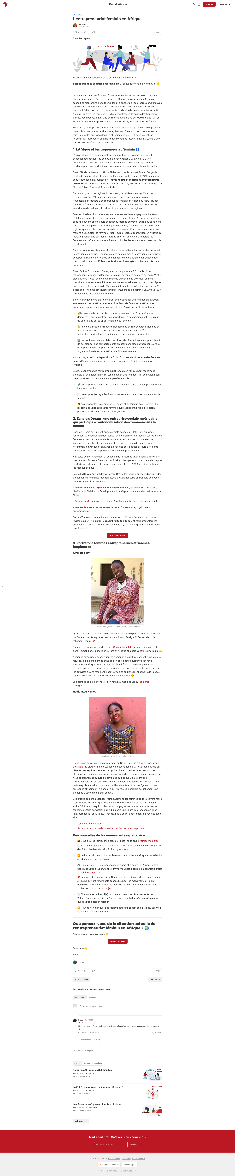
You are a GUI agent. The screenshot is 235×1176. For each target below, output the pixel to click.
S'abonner (209, 4)
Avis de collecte (138, 1158)
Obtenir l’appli (129, 1165)
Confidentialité (114, 1158)
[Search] (193, 4)
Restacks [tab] (92, 997)
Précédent (83, 979)
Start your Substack (110, 1165)
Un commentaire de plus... (83, 1051)
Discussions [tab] (97, 1063)
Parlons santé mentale (87, 501)
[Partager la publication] (199, 4)
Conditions (126, 1158)
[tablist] (85, 997)
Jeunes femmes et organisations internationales (102, 487)
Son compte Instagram (89, 823)
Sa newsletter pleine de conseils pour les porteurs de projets (110, 828)
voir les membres (149, 840)
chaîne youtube (100, 911)
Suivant (153, 979)
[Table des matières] (2, 588)
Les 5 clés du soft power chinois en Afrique (97, 1104)
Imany (81, 1020)
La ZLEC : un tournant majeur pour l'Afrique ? (98, 1087)
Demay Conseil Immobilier (119, 647)
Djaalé (79, 766)
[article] (117, 1075)
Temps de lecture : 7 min (83, 1073)
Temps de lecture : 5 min (83, 1090)
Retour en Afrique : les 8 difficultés (92, 1070)
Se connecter (225, 4)
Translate (78, 14)
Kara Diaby (83, 24)
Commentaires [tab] (80, 997)
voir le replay (102, 859)
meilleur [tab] (77, 1063)
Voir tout (79, 1121)
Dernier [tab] (87, 1063)
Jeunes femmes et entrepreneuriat (94, 507)
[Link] (69, 149)
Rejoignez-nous (119, 849)
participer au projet (89, 872)
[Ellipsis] (161, 1020)
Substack (100, 1171)
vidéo (103, 633)
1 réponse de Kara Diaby (90, 1040)
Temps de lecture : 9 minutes (85, 1107)
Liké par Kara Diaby (87, 1023)
